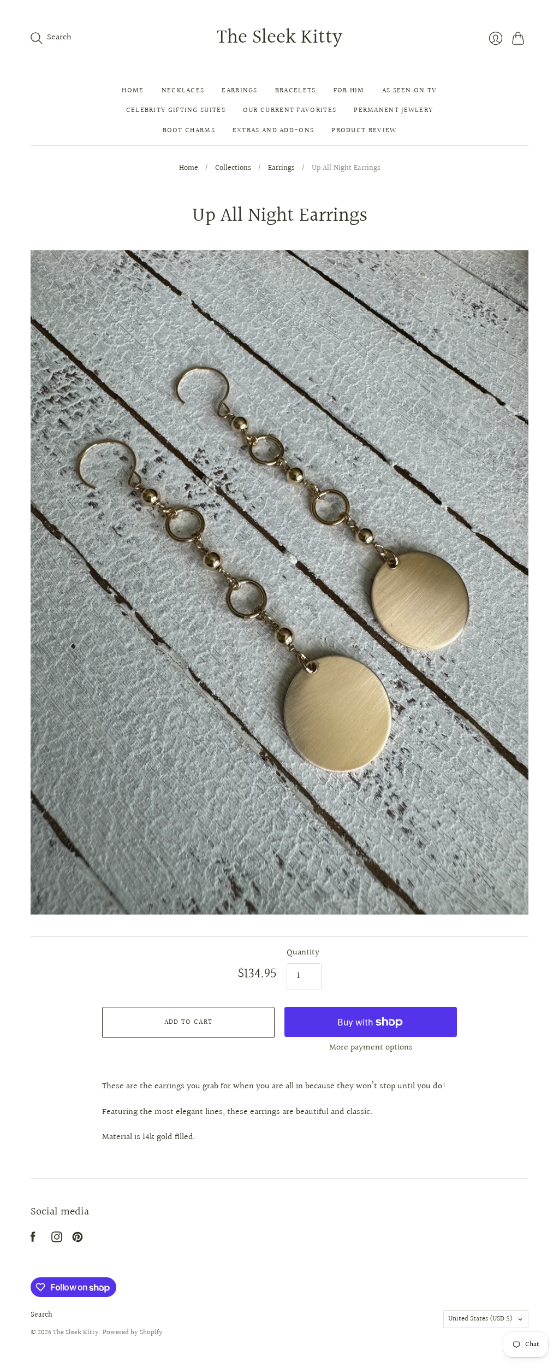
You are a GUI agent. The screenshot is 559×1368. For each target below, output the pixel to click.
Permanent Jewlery (393, 110)
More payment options (371, 1047)
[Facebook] (33, 1240)
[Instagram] (56, 1240)
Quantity (303, 953)
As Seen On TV (409, 90)
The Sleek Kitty (279, 37)
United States (480, 1318)
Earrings (239, 90)
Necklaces (183, 90)
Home (133, 90)
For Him (349, 90)
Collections (233, 168)
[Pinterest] (77, 1240)
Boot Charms (189, 130)
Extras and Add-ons (273, 130)
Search (41, 1315)
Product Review (363, 130)
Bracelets (295, 90)
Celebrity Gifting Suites (175, 110)
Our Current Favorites (289, 110)
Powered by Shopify (133, 1332)
